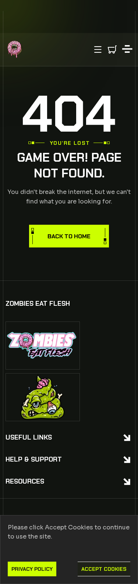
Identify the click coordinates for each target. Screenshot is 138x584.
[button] (97, 49)
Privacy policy (32, 569)
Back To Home (69, 236)
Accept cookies (104, 569)
